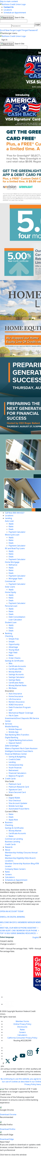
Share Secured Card (17, 792)
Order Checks (14, 658)
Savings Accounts (16, 674)
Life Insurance (15, 699)
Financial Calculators (17, 773)
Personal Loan (11, 606)
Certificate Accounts (17, 666)
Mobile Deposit (15, 729)
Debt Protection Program (20, 707)
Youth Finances (15, 767)
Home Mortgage (12, 562)
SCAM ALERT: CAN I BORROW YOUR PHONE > (19, 930)
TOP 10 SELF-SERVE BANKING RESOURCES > (19, 933)
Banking (8, 633)
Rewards (9, 847)
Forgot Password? (30, 30)
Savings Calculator (16, 677)
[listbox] (20, 944)
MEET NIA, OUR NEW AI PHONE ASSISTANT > (19, 928)
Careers (22, 869)
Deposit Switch (15, 743)
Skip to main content (9, 1)
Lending (8, 518)
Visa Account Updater (18, 803)
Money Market (15, 671)
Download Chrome (8, 1114)
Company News (11, 869)
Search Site (19, 17)
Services (8, 724)
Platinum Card (15, 784)
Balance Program (16, 776)
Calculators (10, 877)
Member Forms (22, 1021)
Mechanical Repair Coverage (21, 713)
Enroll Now (4, 30)
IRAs (10, 663)
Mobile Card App (16, 806)
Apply (11, 523)
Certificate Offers (16, 669)
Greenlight (14, 745)
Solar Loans (10, 586)
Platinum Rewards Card (19, 787)
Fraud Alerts (28, 751)
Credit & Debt (14, 759)
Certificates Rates (16, 682)
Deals (11, 529)
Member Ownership (13, 863)
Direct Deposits (22, 718)
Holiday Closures (24, 852)
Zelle (7, 745)
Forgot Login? (16, 30)
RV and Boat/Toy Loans (15, 548)
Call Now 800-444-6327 (14, 513)
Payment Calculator (17, 532)
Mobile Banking (11, 726)
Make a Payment (12, 748)
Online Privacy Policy (22, 1024)
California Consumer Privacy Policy (22, 1037)
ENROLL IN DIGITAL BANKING (12, 917)
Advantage (13, 647)
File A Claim (13, 715)
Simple (11, 641)
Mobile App (13, 732)
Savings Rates (14, 680)
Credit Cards (10, 778)
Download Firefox (7, 1129)
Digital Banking (11, 737)
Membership (10, 852)
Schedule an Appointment (15, 12)
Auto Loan (9, 521)
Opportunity (14, 644)
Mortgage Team (15, 578)
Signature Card (15, 789)
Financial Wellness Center (16, 754)
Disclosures (22, 1027)
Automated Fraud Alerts (19, 808)
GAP (10, 710)
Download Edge (7, 1139)
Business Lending (12, 841)
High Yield (13, 652)
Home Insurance (16, 696)
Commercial (10, 581)
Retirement (13, 770)
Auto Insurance (15, 693)
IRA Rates (13, 688)
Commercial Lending (14, 839)
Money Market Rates (18, 685)
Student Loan (11, 622)
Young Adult (14, 650)
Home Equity (10, 592)
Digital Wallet (14, 797)
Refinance (13, 565)
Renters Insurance (16, 702)
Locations (8, 10)
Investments (10, 718)
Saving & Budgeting (17, 756)
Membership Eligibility (14, 858)
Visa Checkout (15, 800)
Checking (9, 636)
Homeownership (16, 765)
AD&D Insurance (16, 704)
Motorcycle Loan (12, 534)
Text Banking (10, 734)
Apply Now (13, 819)
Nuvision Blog (29, 863)
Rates (11, 526)
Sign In (4, 39)
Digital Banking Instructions (21, 740)
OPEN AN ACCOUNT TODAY (11, 911)
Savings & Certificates (14, 660)
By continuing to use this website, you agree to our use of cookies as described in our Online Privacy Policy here (21, 1082)
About (7, 850)
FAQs (27, 858)
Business (9, 822)
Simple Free (14, 639)
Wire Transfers (23, 734)
